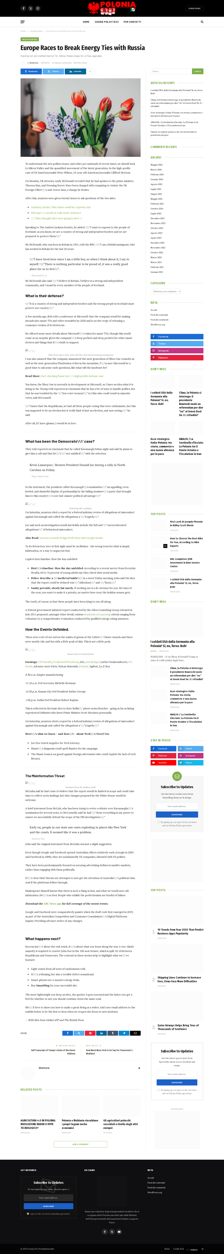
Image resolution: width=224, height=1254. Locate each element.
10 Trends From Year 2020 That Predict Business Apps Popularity (180, 931)
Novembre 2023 (158, 223)
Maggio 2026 (156, 164)
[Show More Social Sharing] (90, 71)
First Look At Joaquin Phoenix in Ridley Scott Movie (186, 523)
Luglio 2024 (156, 213)
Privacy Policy (175, 825)
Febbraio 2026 (157, 174)
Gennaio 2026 (157, 179)
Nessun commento (63, 63)
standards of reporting (97, 614)
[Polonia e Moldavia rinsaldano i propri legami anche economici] (80, 1105)
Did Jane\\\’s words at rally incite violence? (56, 213)
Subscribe (194, 8)
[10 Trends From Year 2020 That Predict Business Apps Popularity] (177, 910)
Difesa (153, 651)
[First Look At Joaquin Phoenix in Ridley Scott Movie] (159, 525)
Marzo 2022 (156, 257)
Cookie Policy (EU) (107, 21)
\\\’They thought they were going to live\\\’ (56, 218)
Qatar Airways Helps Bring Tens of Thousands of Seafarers (178, 1027)
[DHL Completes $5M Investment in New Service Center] (159, 563)
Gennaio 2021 (157, 271)
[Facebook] (10, 172)
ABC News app (52, 903)
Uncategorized (29, 39)
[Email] (10, 203)
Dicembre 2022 (157, 242)
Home (86, 21)
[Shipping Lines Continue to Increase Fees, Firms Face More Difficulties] (177, 958)
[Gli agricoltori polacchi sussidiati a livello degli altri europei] (122, 1105)
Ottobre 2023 (157, 228)
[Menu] (23, 21)
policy (56, 1214)
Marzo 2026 (156, 169)
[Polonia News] (112, 8)
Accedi (154, 309)
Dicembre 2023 (157, 218)
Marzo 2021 (156, 262)
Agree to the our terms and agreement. (50, 1214)
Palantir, (84, 666)
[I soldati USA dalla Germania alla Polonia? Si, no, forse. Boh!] (163, 381)
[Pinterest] (10, 195)
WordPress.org (158, 324)
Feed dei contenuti (159, 314)
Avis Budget (92, 662)
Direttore (34, 63)
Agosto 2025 (156, 184)
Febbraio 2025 (157, 203)
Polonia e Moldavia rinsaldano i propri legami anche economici (80, 1124)
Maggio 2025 (156, 198)
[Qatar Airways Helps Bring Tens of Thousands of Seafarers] (177, 1006)
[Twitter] (10, 179)
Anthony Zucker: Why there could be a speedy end (60, 207)
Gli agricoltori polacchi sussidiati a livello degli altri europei (120, 1124)
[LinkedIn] (10, 187)
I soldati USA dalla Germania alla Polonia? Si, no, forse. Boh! (161, 398)
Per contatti (132, 21)
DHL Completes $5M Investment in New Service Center (185, 562)
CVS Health (45, 662)
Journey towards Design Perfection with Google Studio (71, 538)
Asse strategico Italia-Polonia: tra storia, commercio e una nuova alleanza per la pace (162, 446)
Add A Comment (80, 1144)
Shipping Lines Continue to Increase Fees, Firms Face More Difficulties (179, 979)
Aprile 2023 (156, 237)
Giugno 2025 (156, 193)
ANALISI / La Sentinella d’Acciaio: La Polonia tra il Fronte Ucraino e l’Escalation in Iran (191, 446)
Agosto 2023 (156, 232)
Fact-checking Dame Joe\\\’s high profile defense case (72, 376)
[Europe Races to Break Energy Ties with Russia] (81, 117)
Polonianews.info (46, 1248)
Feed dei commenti (159, 319)
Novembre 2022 (158, 247)
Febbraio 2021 (157, 267)
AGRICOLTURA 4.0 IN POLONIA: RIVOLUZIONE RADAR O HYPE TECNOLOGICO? (38, 1124)
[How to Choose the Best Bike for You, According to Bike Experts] (159, 542)
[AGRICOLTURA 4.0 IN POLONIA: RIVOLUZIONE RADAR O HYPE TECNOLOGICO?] (39, 1105)
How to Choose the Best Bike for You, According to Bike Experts (186, 542)
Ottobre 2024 (157, 208)
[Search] (201, 21)
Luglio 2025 (156, 189)
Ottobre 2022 (157, 252)
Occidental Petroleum (65, 662)
